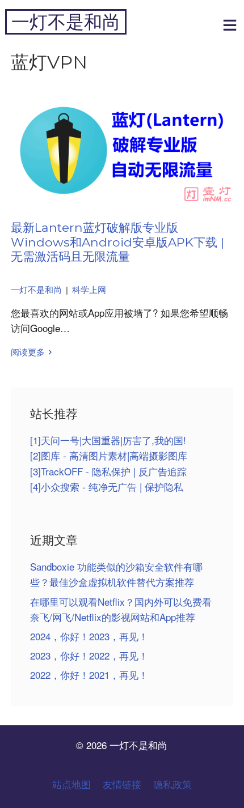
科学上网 (89, 289)
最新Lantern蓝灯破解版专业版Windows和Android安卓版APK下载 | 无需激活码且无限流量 (117, 241)
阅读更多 (28, 352)
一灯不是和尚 (65, 22)
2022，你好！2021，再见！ (89, 674)
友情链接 (122, 784)
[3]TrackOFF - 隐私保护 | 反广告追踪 (108, 471)
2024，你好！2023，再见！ (89, 636)
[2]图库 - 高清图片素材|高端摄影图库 (108, 455)
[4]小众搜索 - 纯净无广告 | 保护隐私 (106, 486)
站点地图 (71, 784)
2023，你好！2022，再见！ (89, 655)
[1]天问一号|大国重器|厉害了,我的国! (108, 440)
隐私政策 (172, 784)
